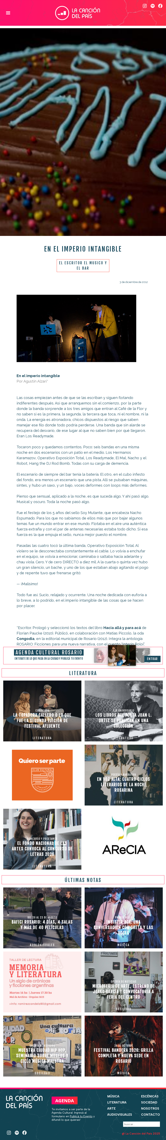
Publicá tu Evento (81, 1116)
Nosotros (150, 1108)
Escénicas (150, 1096)
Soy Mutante (92, 513)
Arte (111, 1108)
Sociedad (149, 1102)
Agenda (64, 1100)
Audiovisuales (119, 1114)
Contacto (150, 1114)
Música (113, 1096)
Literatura (117, 1102)
